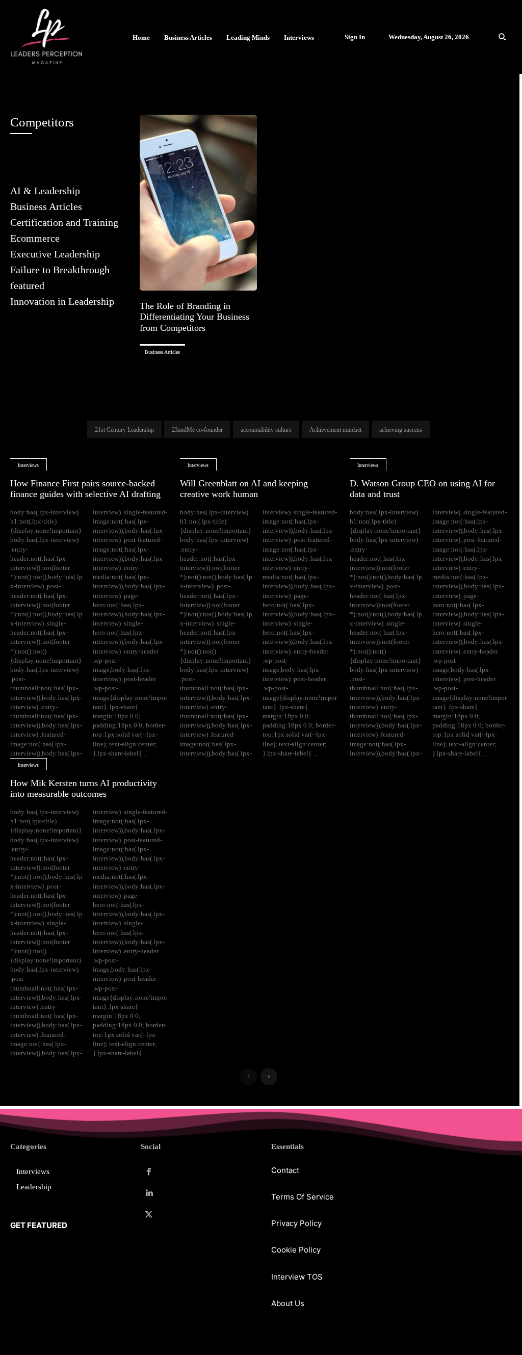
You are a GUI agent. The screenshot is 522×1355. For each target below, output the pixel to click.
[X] (149, 1215)
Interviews (28, 465)
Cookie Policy (296, 1250)
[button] (502, 36)
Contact (285, 1170)
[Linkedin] (149, 1193)
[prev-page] (248, 1076)
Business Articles (162, 352)
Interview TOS (297, 1277)
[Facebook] (149, 1172)
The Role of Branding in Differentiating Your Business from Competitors (194, 317)
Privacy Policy (296, 1223)
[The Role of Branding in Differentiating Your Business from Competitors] (198, 203)
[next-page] (268, 1076)
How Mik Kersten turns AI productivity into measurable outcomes (83, 788)
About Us (287, 1303)
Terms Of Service (302, 1197)
